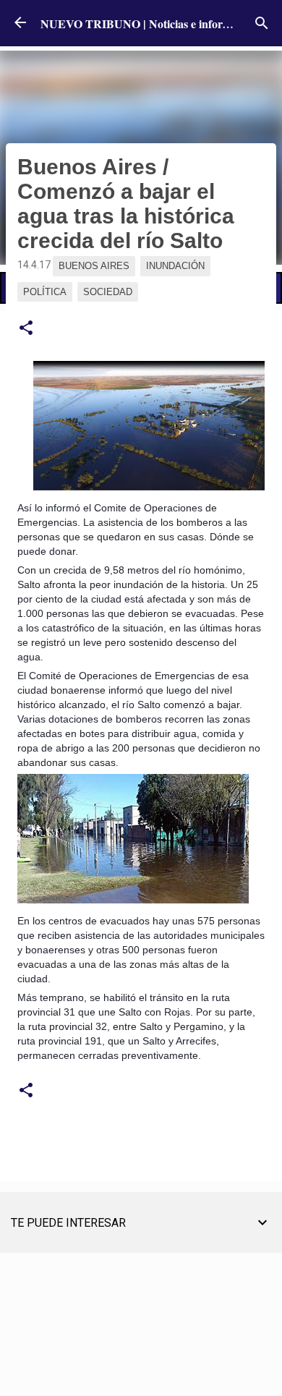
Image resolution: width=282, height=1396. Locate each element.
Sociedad (107, 291)
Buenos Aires (94, 265)
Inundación (175, 265)
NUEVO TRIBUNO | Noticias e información (149, 23)
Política (45, 291)
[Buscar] (261, 23)
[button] (26, 328)
